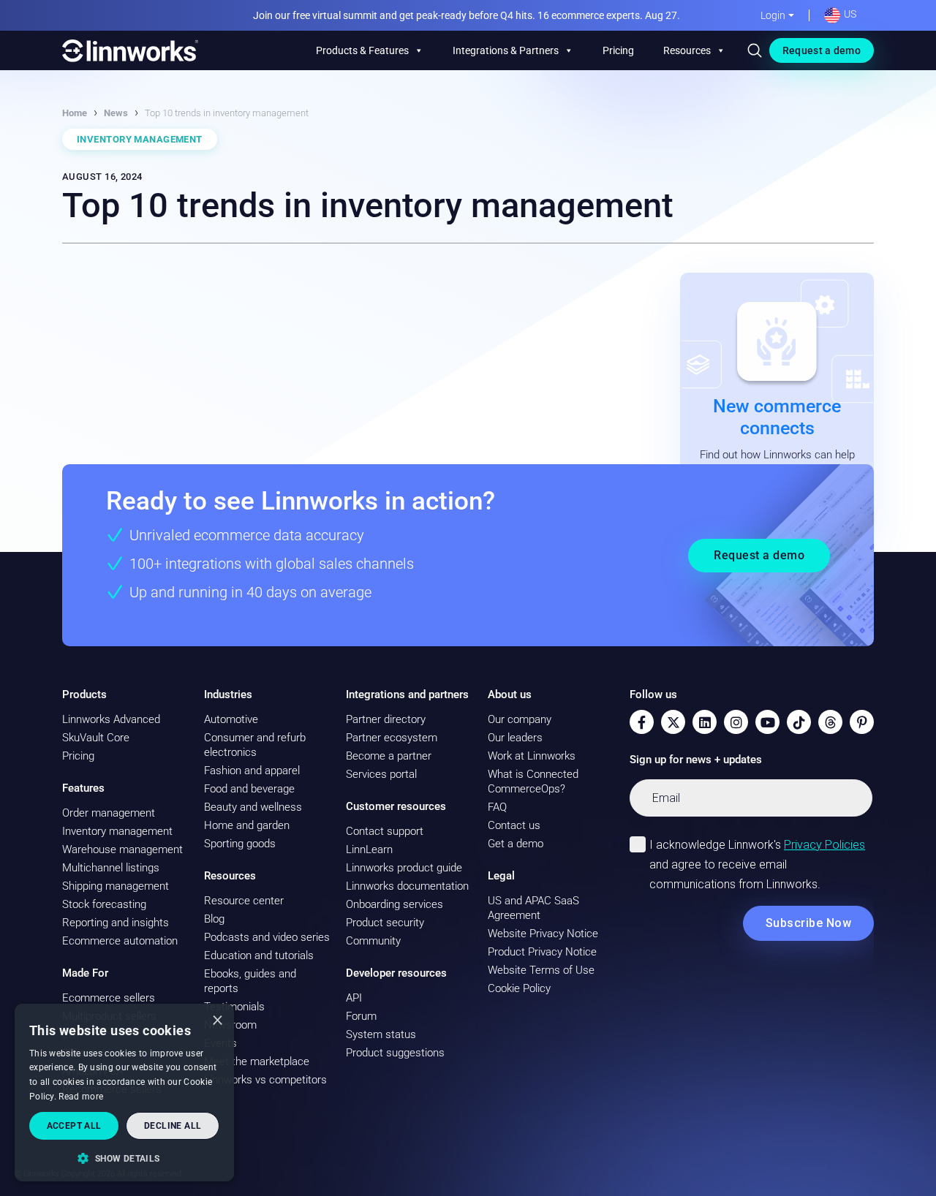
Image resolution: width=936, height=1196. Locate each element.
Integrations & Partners (506, 50)
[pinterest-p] (862, 722)
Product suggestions (395, 1052)
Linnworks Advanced (111, 719)
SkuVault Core (95, 737)
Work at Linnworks (531, 755)
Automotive (231, 719)
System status (381, 1034)
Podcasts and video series (267, 937)
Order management (108, 813)
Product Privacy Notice (542, 951)
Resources (687, 50)
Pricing (618, 50)
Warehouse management (122, 849)
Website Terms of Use (541, 970)
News (116, 112)
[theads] (830, 722)
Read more (80, 1096)
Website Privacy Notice (543, 933)
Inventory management (117, 831)
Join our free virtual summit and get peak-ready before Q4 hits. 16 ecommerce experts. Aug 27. (466, 15)
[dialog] (124, 1092)
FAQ (497, 807)
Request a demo (821, 50)
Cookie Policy (519, 988)
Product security (385, 922)
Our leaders (515, 737)
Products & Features (362, 50)
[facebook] (642, 722)
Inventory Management (140, 139)
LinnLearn (369, 849)
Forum (361, 1016)
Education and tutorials (259, 955)
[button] (124, 1158)
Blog (214, 919)
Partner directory (386, 719)
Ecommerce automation (120, 940)
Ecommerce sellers (108, 997)
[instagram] (736, 722)
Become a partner (388, 755)
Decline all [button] (172, 1126)
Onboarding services (394, 904)
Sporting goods (240, 843)
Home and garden (247, 825)
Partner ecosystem (391, 737)
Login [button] (772, 15)
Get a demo (515, 843)
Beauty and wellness (253, 807)
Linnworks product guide (404, 867)
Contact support (384, 831)
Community (373, 940)
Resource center (244, 900)
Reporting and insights (115, 922)
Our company (519, 719)
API (354, 997)
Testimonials (234, 1006)
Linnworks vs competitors (265, 1079)
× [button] (217, 1019)
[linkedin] (704, 722)
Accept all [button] (74, 1126)
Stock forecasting (104, 904)
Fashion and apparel (252, 770)
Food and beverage (249, 788)
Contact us (514, 825)
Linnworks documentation (407, 886)
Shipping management (115, 886)
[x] (673, 722)
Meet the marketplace (256, 1061)
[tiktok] (799, 722)
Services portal (381, 774)
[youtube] (767, 722)
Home (74, 112)
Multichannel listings (110, 867)
